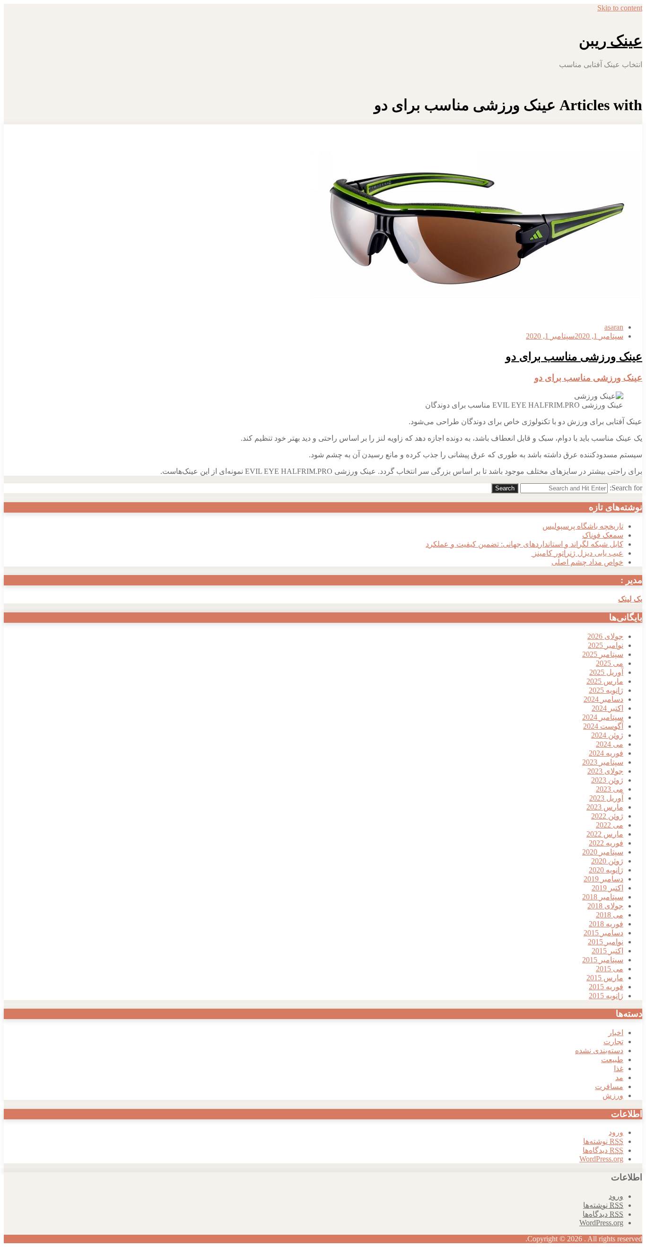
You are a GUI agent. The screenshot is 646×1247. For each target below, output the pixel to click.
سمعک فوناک (602, 535)
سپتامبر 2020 (602, 852)
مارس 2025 (604, 681)
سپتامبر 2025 (602, 654)
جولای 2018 (605, 906)
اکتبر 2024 (607, 708)
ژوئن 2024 (607, 735)
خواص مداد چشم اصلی (587, 562)
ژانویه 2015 (606, 996)
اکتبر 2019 (607, 888)
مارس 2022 (604, 834)
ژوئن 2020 (607, 861)
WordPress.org (601, 1159)
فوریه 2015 (606, 987)
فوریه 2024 (606, 753)
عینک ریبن (610, 40)
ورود (616, 1132)
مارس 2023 (604, 807)
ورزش (612, 1095)
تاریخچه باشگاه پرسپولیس (582, 526)
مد (619, 1077)
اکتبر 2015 (607, 951)
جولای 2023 (605, 771)
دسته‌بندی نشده (599, 1050)
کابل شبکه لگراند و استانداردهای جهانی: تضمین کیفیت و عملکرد (524, 544)
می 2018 (609, 915)
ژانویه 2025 (606, 690)
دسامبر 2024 (603, 699)
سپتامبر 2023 (602, 762)
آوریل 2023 (606, 798)
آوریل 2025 (606, 672)
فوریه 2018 (606, 924)
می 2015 (609, 969)
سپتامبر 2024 (602, 717)
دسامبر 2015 (603, 933)
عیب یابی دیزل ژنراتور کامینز (577, 553)
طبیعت (612, 1059)
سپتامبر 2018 (602, 897)
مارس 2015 (604, 978)
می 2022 (609, 825)
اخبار (615, 1033)
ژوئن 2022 (607, 816)
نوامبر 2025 (605, 645)
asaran (613, 327)
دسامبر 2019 (603, 879)
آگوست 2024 (603, 726)
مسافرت (609, 1086)
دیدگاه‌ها (603, 1150)
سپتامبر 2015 (602, 960)
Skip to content (619, 8)
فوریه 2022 (606, 843)
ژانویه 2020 (606, 870)
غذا (618, 1068)
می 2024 (609, 744)
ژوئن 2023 (607, 780)
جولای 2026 (605, 636)
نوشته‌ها (603, 1141)
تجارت (613, 1042)
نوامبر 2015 (605, 942)
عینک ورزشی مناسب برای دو (574, 356)
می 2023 (609, 789)
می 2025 (609, 663)
